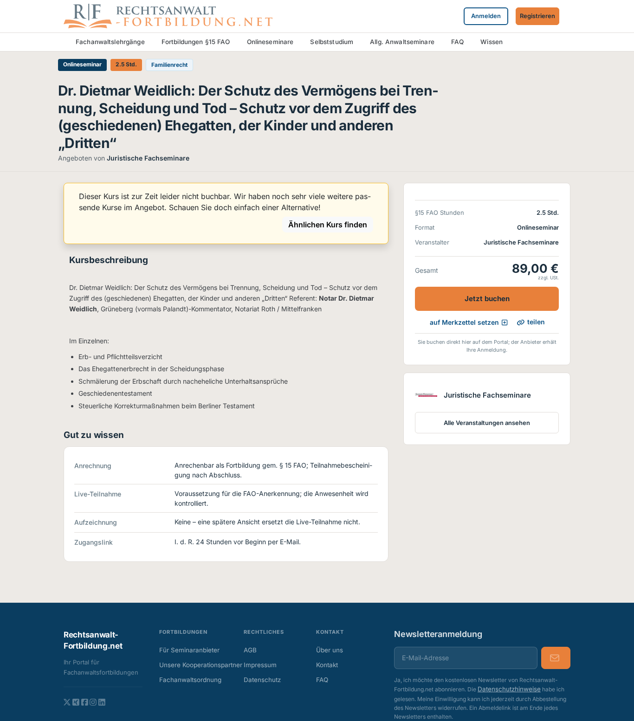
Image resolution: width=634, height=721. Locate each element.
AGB (250, 650)
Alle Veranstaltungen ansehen (487, 423)
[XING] (75, 702)
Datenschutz (262, 679)
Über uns (329, 650)
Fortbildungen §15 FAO (196, 41)
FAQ (457, 41)
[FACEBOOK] (84, 702)
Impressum (260, 665)
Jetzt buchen (487, 299)
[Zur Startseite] (168, 15)
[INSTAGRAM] (93, 702)
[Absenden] (555, 658)
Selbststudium (331, 41)
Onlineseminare (270, 41)
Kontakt (327, 665)
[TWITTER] (67, 702)
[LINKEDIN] (101, 702)
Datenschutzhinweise (509, 689)
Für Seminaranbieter (189, 650)
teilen (536, 322)
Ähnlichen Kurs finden (327, 224)
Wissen (491, 41)
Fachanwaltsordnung (190, 679)
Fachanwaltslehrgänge (110, 41)
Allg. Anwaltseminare (402, 41)
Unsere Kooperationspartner (193, 665)
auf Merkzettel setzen (464, 322)
